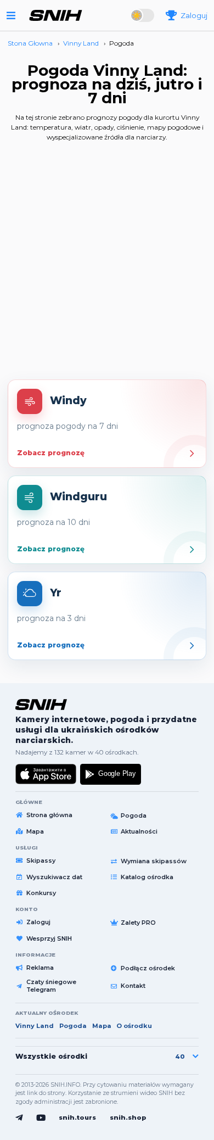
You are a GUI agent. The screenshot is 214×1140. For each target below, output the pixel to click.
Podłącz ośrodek (148, 968)
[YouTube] (41, 1118)
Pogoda (134, 815)
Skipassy (40, 860)
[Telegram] (18, 1118)
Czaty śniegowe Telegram (51, 985)
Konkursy (41, 893)
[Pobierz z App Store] (46, 774)
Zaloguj (38, 922)
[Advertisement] (107, 265)
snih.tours (77, 1117)
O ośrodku (134, 1026)
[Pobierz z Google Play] (110, 774)
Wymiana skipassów (154, 861)
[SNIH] (41, 704)
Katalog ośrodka (147, 877)
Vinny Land (34, 1026)
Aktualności (139, 831)
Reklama (40, 967)
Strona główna (49, 815)
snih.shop (128, 1117)
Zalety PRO (138, 922)
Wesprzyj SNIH (49, 938)
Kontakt (133, 986)
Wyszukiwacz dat (54, 877)
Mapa (35, 831)
